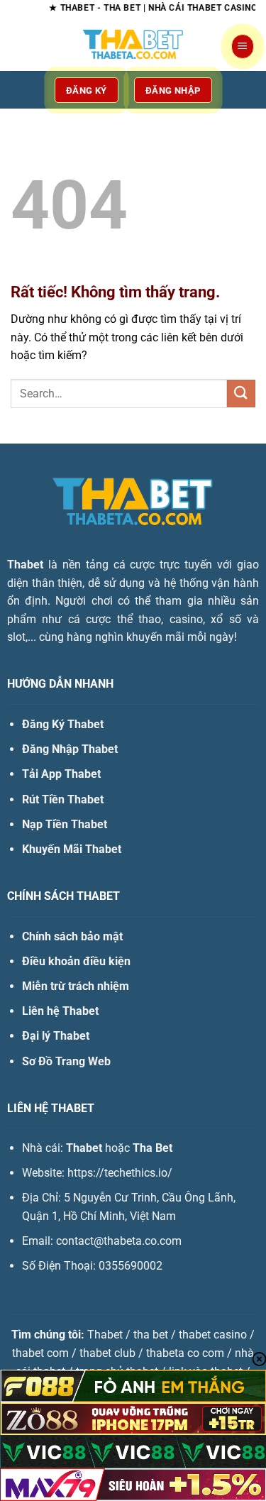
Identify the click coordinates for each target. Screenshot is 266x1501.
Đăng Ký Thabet (63, 724)
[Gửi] (241, 393)
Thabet (25, 564)
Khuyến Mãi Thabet (71, 849)
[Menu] (242, 46)
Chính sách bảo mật (72, 936)
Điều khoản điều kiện (76, 961)
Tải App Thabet (61, 774)
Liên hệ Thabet (60, 1011)
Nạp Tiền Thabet (64, 824)
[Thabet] (133, 46)
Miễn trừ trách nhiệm (75, 986)
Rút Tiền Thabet (63, 799)
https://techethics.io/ (119, 1173)
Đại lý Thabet (55, 1036)
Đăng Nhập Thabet (70, 749)
